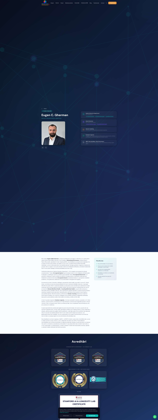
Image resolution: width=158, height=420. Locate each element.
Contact (102, 3)
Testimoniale (96, 3)
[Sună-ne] (106, 3)
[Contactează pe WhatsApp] (155, 417)
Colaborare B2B (84, 2)
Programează (112, 2)
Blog (91, 3)
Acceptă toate (92, 415)
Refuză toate (66, 415)
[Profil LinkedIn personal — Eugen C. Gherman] (42, 147)
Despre (52, 3)
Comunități (77, 2)
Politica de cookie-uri (64, 412)
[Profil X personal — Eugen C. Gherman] (46, 147)
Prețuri (62, 3)
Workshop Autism (69, 3)
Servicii (57, 2)
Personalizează (79, 415)
